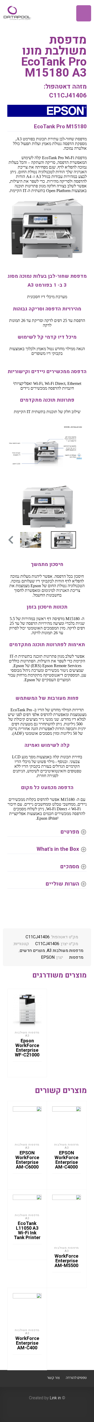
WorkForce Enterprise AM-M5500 (66, 1261)
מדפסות (76, 957)
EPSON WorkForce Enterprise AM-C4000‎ (66, 1160)
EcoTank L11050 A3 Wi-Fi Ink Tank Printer (27, 1230)
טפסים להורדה (76, 1377)
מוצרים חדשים (32, 950)
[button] (10, 539)
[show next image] (13, 506)
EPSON (48, 957)
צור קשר (53, 1377)
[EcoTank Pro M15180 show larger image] (47, 449)
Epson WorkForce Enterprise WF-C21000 (27, 1048)
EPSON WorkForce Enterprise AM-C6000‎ (27, 1160)
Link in (55, 1398)
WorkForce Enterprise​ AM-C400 (27, 1343)
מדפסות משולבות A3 (65, 950)
